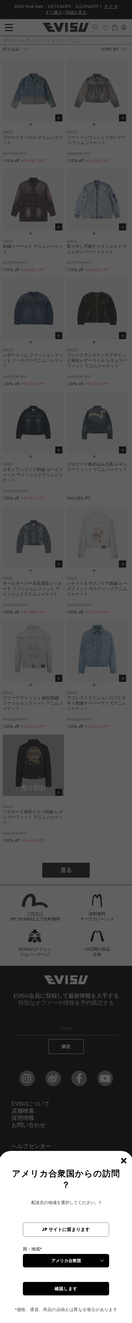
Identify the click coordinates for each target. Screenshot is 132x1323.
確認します (66, 1288)
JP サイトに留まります (66, 1229)
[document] (66, 1240)
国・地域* (32, 1249)
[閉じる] (123, 1160)
